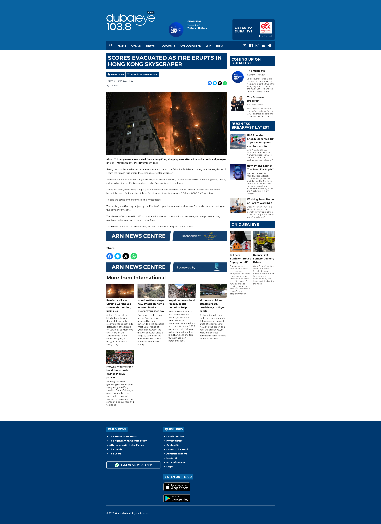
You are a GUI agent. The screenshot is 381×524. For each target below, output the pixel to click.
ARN (116, 513)
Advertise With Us (176, 453)
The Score (115, 453)
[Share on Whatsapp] (225, 83)
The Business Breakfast (123, 436)
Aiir (126, 513)
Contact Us (172, 445)
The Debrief (116, 449)
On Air (136, 45)
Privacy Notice (174, 440)
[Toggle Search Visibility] (110, 45)
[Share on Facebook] (210, 83)
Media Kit (171, 458)
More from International (144, 74)
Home (122, 45)
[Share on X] (220, 83)
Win (208, 45)
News (150, 45)
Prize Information (176, 462)
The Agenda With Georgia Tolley (128, 440)
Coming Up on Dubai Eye (246, 61)
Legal (169, 466)
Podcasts (168, 45)
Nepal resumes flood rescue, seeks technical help (181, 304)
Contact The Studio (177, 449)
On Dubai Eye (190, 45)
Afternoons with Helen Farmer (126, 445)
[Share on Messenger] (215, 83)
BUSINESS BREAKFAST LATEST (250, 126)
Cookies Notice (175, 436)
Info (219, 45)
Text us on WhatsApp (136, 464)
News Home (117, 74)
